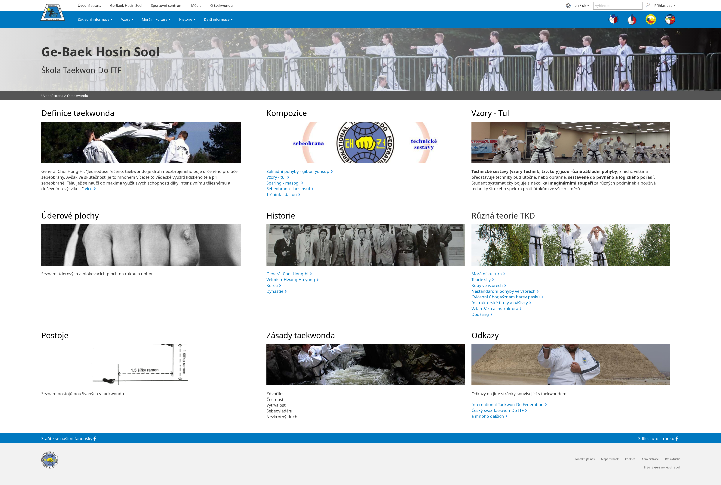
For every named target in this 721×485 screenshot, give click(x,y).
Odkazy (485, 335)
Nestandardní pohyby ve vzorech (503, 291)
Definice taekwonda (77, 113)
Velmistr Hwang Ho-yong (290, 279)
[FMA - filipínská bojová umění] (670, 19)
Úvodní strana (89, 5)
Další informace (217, 19)
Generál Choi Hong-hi (287, 274)
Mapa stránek (610, 459)
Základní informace (94, 19)
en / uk (581, 5)
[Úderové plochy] (141, 245)
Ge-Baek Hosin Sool (126, 5)
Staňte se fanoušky (67, 438)
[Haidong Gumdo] (650, 19)
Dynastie (274, 291)
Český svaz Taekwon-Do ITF (497, 410)
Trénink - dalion (281, 194)
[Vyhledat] (648, 5)
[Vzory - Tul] (570, 142)
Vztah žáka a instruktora (494, 308)
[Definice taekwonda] (141, 142)
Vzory (126, 19)
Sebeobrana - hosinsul (288, 188)
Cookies (630, 459)
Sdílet (656, 438)
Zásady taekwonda (300, 335)
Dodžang (480, 314)
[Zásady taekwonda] (365, 364)
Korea (272, 285)
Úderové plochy (70, 215)
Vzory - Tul (490, 113)
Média (196, 5)
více (88, 188)
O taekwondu (221, 5)
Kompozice (286, 113)
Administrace (650, 459)
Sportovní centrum (166, 5)
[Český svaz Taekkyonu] (613, 19)
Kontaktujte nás (585, 459)
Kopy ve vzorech (487, 285)
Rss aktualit (672, 459)
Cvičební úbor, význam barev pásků (505, 297)
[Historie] (365, 245)
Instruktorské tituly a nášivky (499, 302)
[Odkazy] (570, 364)
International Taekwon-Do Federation (507, 404)
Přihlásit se (663, 5)
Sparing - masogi (283, 183)
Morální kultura (155, 19)
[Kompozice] (365, 142)
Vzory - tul (276, 177)
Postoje (55, 335)
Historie (186, 19)
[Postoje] (141, 364)
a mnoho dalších (487, 416)
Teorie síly (481, 279)
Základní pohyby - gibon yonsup (297, 171)
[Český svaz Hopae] (632, 19)
